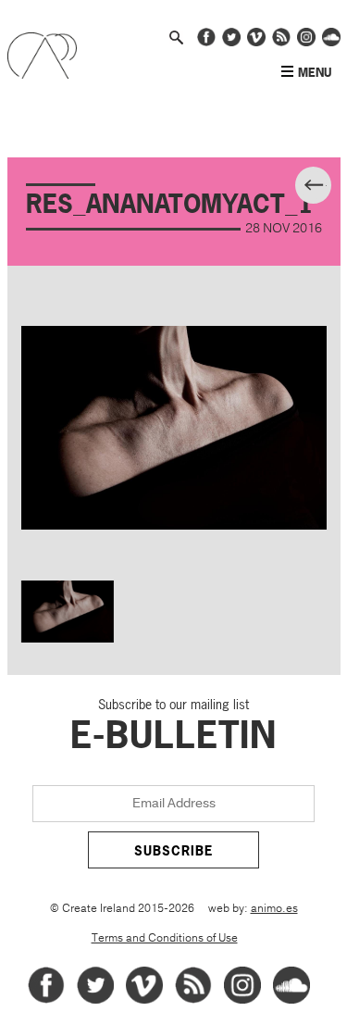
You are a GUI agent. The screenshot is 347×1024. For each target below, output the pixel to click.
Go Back (329, 187)
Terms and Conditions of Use (165, 938)
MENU (314, 73)
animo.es (274, 909)
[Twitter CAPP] (231, 43)
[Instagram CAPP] (306, 43)
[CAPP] (42, 74)
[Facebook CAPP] (206, 43)
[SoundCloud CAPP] (331, 43)
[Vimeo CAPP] (256, 43)
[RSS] (193, 1000)
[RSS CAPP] (281, 43)
